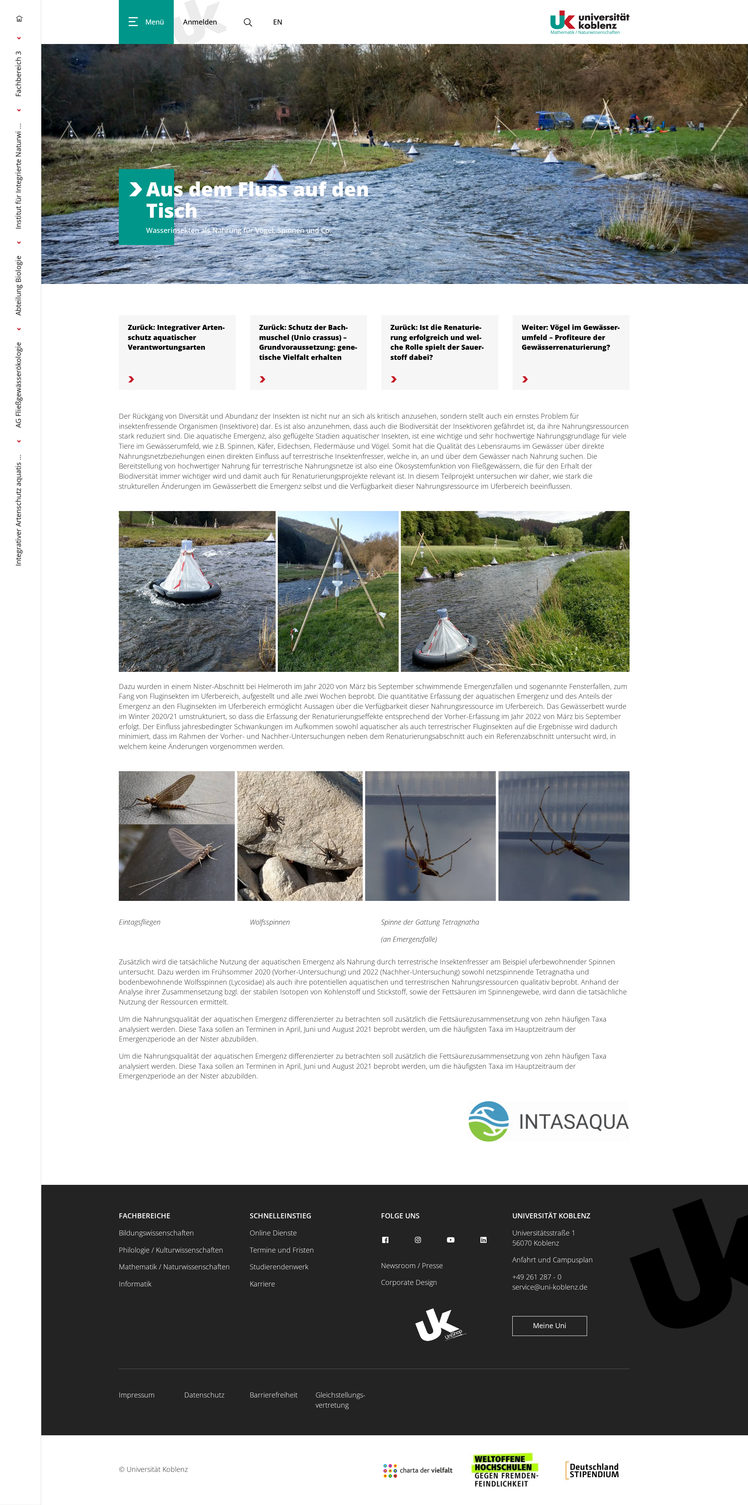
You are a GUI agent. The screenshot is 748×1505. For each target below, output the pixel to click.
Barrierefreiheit (274, 1394)
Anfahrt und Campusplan (552, 1259)
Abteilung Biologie (18, 285)
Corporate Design (409, 1282)
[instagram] (419, 1240)
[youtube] (451, 1240)
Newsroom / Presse (412, 1265)
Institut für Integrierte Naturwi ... (18, 176)
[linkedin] (485, 1240)
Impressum (137, 1394)
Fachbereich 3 (18, 74)
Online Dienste (273, 1232)
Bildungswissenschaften (156, 1232)
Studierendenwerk (279, 1266)
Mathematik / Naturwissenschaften (174, 1266)
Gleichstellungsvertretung (340, 1400)
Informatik (135, 1283)
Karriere (262, 1283)
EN (277, 21)
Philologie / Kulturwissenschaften (171, 1250)
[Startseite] (19, 20)
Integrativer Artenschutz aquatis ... (18, 510)
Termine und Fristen (282, 1250)
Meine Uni (549, 1325)
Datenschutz (204, 1394)
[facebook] (386, 1240)
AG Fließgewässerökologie (18, 385)
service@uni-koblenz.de (549, 1287)
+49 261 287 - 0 (536, 1276)
